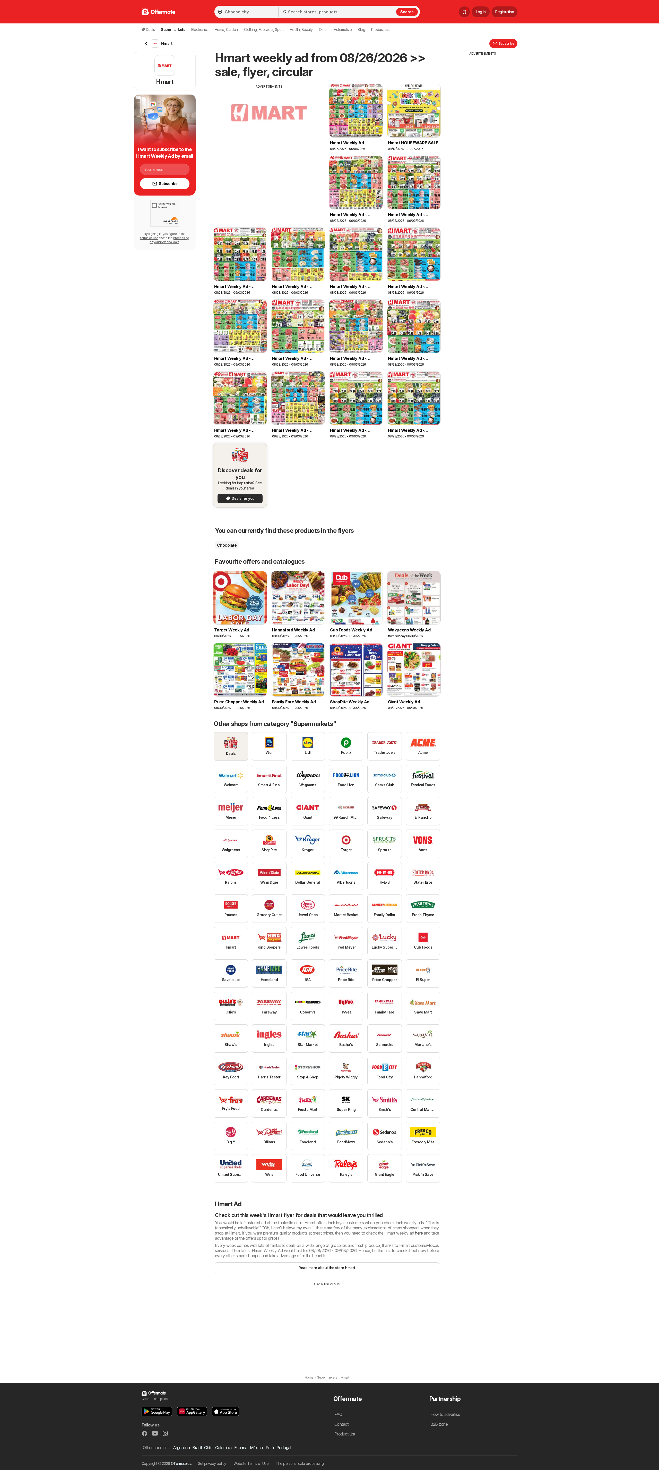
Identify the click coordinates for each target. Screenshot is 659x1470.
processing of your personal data (169, 240)
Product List (380, 29)
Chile (208, 1447)
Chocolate (227, 545)
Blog (361, 29)
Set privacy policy (212, 1463)
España (240, 1447)
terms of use (149, 238)
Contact (341, 1424)
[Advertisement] (269, 125)
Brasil (197, 1447)
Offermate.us (181, 1463)
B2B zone (439, 1424)
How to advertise (445, 1414)
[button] (157, 1411)
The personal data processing (300, 1463)
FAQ (338, 1414)
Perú (270, 1447)
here (419, 1233)
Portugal (283, 1447)
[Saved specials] (464, 11)
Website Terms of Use (251, 1463)
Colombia (223, 1447)
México (256, 1447)
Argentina (181, 1447)
